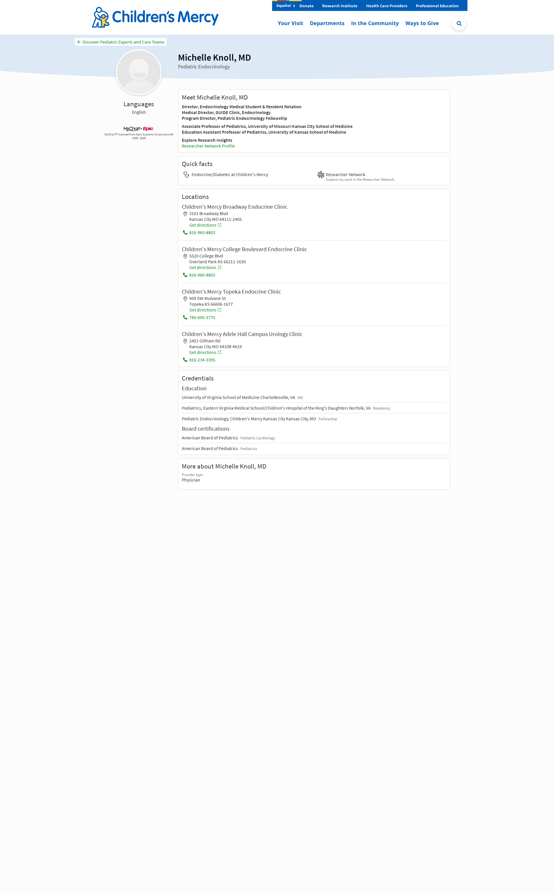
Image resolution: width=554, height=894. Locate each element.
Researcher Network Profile (208, 146)
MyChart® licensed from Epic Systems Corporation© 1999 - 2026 (138, 136)
